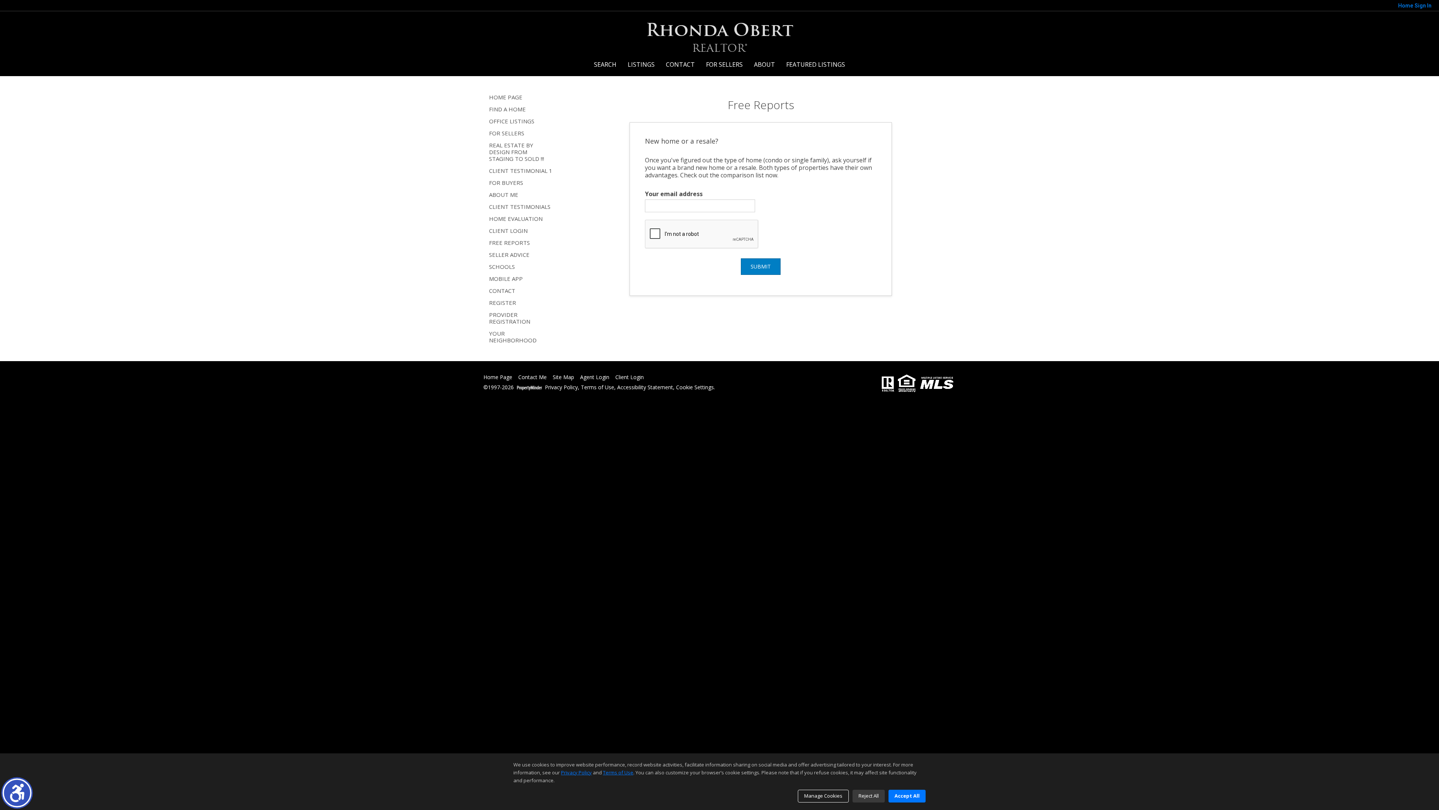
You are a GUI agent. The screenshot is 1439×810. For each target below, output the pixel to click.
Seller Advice (509, 254)
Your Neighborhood (513, 337)
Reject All (869, 795)
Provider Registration (509, 318)
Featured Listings (815, 64)
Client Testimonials (519, 206)
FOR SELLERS (724, 64)
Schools (502, 266)
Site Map (563, 377)
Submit (761, 266)
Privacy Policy (561, 387)
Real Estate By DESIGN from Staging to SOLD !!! (516, 151)
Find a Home (507, 109)
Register (502, 302)
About (764, 64)
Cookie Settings (695, 387)
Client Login (508, 230)
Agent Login (594, 377)
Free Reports (509, 242)
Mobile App (506, 278)
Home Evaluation (516, 218)
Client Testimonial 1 (520, 170)
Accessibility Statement (645, 387)
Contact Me (532, 377)
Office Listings (511, 121)
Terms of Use (597, 387)
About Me (503, 194)
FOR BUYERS (506, 182)
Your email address (674, 194)
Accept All (907, 795)
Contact (680, 64)
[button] (17, 792)
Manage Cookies (823, 795)
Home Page (505, 97)
